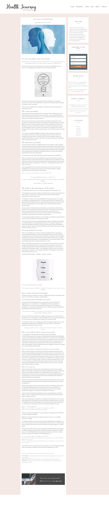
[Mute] (56, 481)
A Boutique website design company (38, 503)
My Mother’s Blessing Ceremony (75, 85)
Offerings (79, 6)
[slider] (59, 481)
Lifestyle (77, 133)
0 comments (49, 22)
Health (77, 130)
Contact (104, 6)
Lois (69, 108)
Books (77, 126)
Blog (92, 6)
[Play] (40, 481)
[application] (50, 481)
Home (72, 6)
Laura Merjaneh (39, 22)
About (98, 6)
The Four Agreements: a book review (80, 108)
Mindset (44, 22)
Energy (77, 128)
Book (87, 6)
